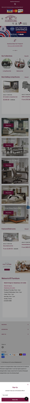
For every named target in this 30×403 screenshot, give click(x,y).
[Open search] (13, 23)
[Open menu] (2, 18)
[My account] (16, 23)
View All (26, 56)
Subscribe (15, 399)
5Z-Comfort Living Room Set (10, 97)
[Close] (27, 384)
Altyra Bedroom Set (8, 245)
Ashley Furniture (7, 94)
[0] (19, 24)
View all (26, 77)
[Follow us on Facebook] (3, 347)
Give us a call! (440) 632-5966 (15, 46)
